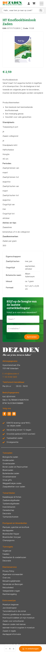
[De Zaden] (12, 4)
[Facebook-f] (4, 414)
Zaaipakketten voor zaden (14, 487)
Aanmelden (32, 337)
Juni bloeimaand (9, 608)
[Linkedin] (14, 414)
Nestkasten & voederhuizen (14, 557)
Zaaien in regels (9, 631)
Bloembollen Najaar (11, 534)
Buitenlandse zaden (11, 473)
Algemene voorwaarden (13, 574)
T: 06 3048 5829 (10, 377)
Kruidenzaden (8, 460)
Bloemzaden (8, 470)
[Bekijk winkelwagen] (34, 3)
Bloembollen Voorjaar (12, 537)
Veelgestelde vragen (11, 591)
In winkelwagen (32, 649)
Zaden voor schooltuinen (13, 621)
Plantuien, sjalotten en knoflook (16, 527)
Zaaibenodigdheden (11, 500)
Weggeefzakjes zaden (12, 483)
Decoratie (7, 513)
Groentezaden (9, 463)
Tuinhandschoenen (10, 517)
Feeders (6, 554)
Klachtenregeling (10, 594)
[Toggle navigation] (41, 3)
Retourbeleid (8, 587)
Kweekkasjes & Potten (12, 497)
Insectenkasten (9, 507)
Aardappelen (8, 530)
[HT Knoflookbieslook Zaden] (23, 50)
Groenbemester (9, 477)
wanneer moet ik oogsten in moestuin (19, 627)
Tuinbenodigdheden (11, 503)
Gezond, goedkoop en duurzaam (17, 614)
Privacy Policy (8, 571)
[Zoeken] (41, 10)
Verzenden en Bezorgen (13, 584)
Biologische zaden (10, 457)
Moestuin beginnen (11, 604)
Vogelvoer (7, 551)
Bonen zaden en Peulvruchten (15, 467)
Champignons (8, 540)
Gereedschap (8, 510)
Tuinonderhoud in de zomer (14, 611)
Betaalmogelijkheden (11, 581)
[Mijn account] (28, 3)
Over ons (6, 578)
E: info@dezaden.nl (11, 374)
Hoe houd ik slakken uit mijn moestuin (18, 618)
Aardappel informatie (12, 634)
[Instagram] (9, 414)
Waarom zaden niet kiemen (14, 624)
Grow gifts (7, 480)
